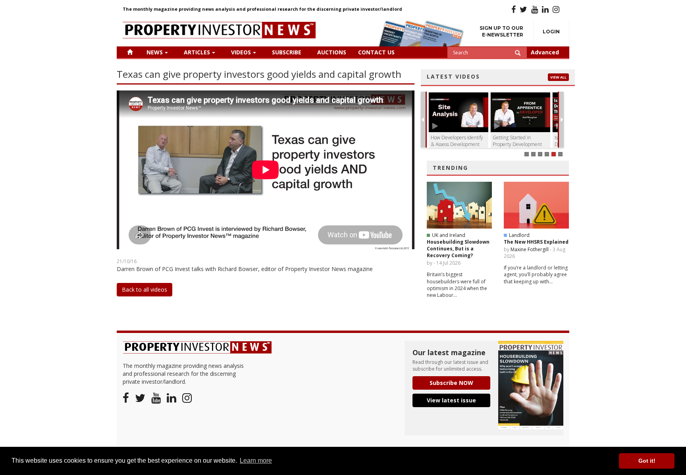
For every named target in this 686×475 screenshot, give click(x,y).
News (154, 52)
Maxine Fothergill (530, 249)
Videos (241, 52)
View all (558, 77)
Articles (197, 52)
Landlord (519, 235)
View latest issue (451, 400)
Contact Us (376, 52)
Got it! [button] (646, 461)
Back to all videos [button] (144, 289)
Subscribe (286, 52)
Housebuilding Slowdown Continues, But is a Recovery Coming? (458, 248)
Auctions (331, 52)
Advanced (545, 52)
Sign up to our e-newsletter (501, 31)
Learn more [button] (256, 460)
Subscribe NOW (451, 383)
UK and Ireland (448, 235)
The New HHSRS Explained (536, 241)
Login (551, 32)
